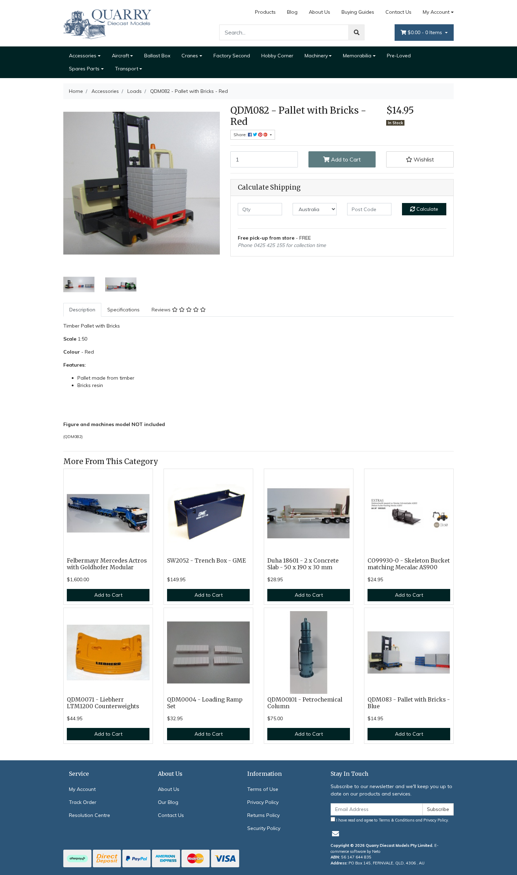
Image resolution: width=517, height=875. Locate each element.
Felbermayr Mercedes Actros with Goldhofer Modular (107, 564)
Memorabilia (357, 55)
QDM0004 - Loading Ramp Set (204, 703)
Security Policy (263, 828)
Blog (292, 12)
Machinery (316, 55)
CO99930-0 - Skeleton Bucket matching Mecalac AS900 (409, 564)
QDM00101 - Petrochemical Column (304, 703)
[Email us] (335, 833)
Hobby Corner (277, 55)
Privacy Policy (263, 802)
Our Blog (168, 802)
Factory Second (231, 55)
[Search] (357, 32)
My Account (436, 12)
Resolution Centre (89, 815)
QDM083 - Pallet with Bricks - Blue (409, 703)
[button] (420, 159)
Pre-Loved (399, 55)
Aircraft (120, 55)
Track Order (82, 802)
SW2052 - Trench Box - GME (206, 560)
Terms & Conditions (397, 820)
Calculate (426, 209)
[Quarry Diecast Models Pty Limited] (107, 23)
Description (82, 309)
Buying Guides (358, 12)
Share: (241, 134)
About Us (319, 12)
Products (265, 12)
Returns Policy (263, 815)
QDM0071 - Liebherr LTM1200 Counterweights (103, 703)
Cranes (189, 55)
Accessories (82, 55)
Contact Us (398, 12)
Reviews (162, 309)
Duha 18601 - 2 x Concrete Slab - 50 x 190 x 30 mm (303, 564)
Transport (126, 68)
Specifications (123, 309)
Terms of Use (262, 789)
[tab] (82, 310)
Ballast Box (157, 55)
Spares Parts (84, 68)
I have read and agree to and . (392, 820)
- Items (425, 32)
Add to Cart (345, 159)
